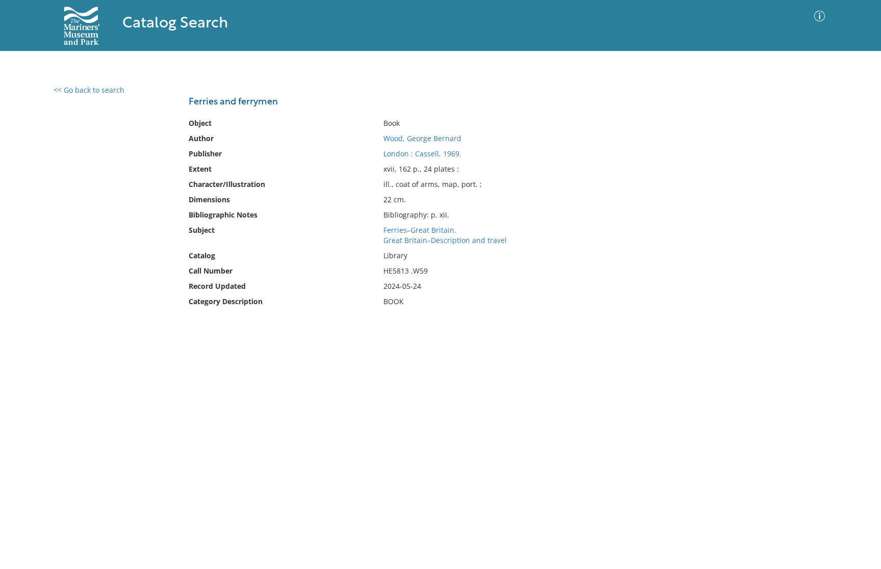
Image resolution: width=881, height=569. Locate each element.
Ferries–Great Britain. (419, 230)
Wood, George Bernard (422, 138)
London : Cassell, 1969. (422, 153)
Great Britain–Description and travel (445, 240)
